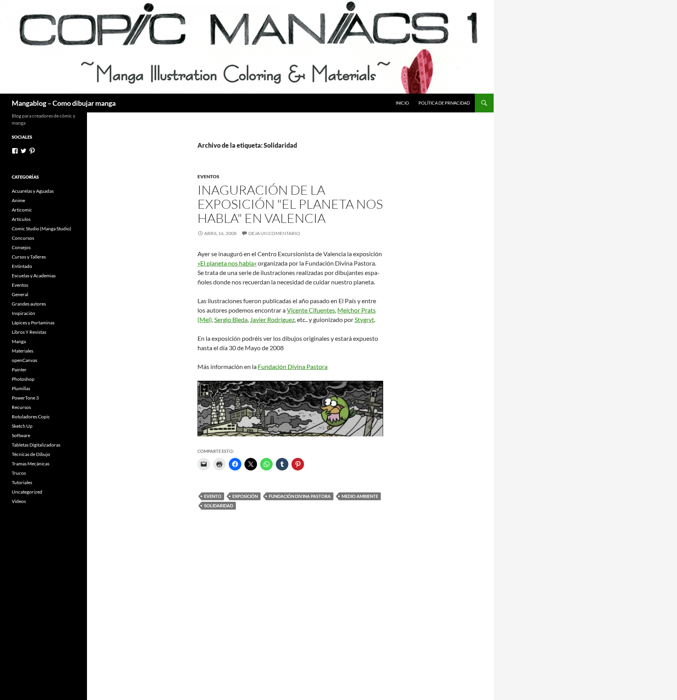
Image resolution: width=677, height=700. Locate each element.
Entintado (22, 266)
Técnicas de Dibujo (31, 454)
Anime (18, 200)
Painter (19, 370)
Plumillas (21, 388)
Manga (19, 341)
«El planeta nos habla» (227, 263)
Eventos (208, 176)
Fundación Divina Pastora (293, 366)
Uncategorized (27, 492)
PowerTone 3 (25, 398)
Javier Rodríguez (272, 319)
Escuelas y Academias (34, 276)
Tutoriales (22, 482)
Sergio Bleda (231, 319)
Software (21, 435)
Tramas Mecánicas (30, 464)
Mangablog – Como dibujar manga (64, 103)
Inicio (402, 102)
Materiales (22, 351)
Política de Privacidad (444, 102)
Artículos (21, 219)
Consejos (21, 247)
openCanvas (24, 360)
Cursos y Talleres (29, 257)
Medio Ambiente (360, 496)
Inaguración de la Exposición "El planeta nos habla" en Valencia (290, 204)
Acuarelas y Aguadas (33, 191)
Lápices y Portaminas (33, 323)
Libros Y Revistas (29, 332)
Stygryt (364, 319)
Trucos (19, 473)
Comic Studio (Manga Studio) (41, 229)
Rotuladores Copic (31, 417)
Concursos (23, 238)
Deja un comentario (274, 233)
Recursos (21, 407)
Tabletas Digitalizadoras (36, 445)
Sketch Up (22, 426)
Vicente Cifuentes (311, 310)
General (20, 294)
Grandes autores (29, 304)
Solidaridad (218, 505)
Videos (19, 501)
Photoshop (23, 379)
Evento (212, 496)
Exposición (245, 496)
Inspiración (23, 313)
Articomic (22, 210)
